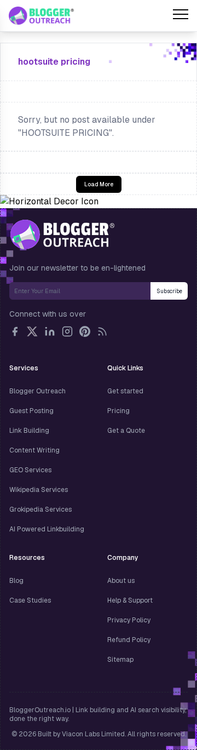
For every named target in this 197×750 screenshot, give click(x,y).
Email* (79, 291)
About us (121, 580)
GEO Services (30, 470)
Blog (16, 580)
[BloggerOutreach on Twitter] (32, 331)
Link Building (29, 430)
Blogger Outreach (37, 391)
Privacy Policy (128, 620)
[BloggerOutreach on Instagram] (67, 331)
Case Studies (30, 600)
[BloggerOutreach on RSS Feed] (102, 331)
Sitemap (120, 659)
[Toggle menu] (180, 15)
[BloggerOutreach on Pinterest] (84, 331)
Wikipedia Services (38, 489)
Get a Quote (126, 430)
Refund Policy (128, 640)
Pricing (118, 411)
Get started (125, 391)
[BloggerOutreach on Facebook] (14, 331)
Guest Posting (31, 411)
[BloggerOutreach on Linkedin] (49, 331)
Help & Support (130, 600)
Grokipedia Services (40, 509)
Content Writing (34, 450)
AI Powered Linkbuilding (46, 529)
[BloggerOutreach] (62, 234)
